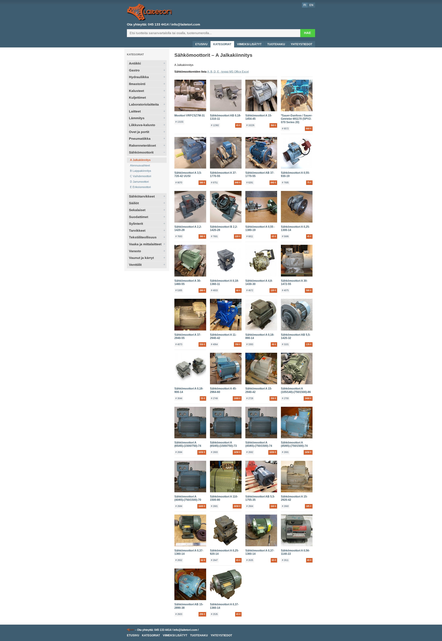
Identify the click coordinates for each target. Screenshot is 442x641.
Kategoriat (222, 44)
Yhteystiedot (301, 44)
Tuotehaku (276, 44)
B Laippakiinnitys (140, 170)
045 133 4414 (158, 24)
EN (311, 5)
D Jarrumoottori (139, 181)
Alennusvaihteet (140, 165)
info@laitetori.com (185, 24)
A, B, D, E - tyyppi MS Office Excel (228, 71)
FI (305, 5)
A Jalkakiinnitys (140, 160)
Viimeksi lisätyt (249, 44)
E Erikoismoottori (140, 187)
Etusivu (201, 44)
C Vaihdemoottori (140, 176)
